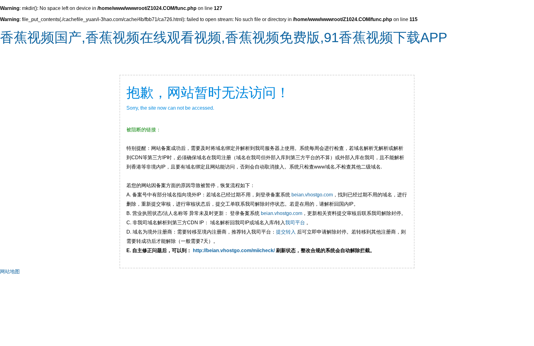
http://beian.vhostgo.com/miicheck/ (234, 250)
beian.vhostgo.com (312, 194)
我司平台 (295, 222)
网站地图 (10, 271)
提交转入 (286, 231)
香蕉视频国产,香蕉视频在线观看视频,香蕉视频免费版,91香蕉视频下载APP (223, 37)
